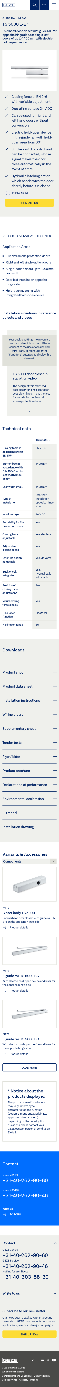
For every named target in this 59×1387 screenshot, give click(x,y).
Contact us (29, 202)
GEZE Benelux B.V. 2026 (13, 1367)
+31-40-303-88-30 (25, 1277)
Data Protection (42, 1375)
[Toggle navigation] (54, 5)
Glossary (23, 1379)
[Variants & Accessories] (29, 862)
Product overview (17, 236)
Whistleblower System (13, 1371)
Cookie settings (9, 1379)
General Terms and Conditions (17, 1375)
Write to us (11, 1293)
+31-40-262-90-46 (25, 1195)
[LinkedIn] (42, 1360)
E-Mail (12, 1132)
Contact (8, 1243)
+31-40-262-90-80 (25, 1180)
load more (29, 1067)
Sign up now (29, 1334)
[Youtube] (54, 1360)
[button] (33, 1361)
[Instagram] (48, 1360)
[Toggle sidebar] (44, 5)
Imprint (34, 1379)
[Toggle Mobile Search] (34, 5)
